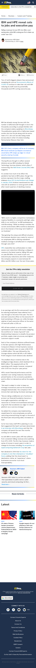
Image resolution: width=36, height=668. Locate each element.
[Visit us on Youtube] (18, 609)
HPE (2, 248)
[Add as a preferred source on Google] (7, 598)
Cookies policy (18, 637)
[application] (18, 201)
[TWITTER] (12, 473)
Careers (18, 648)
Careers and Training (24, 16)
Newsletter (31, 75)
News (21, 41)
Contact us (18, 624)
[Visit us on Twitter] (13, 609)
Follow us (22, 75)
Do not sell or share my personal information (18, 654)
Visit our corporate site (24, 592)
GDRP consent (18, 644)
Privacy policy (18, 631)
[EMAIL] (16, 473)
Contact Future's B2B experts (18, 651)
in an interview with (12, 428)
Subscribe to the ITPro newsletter (21, 7)
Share (5, 75)
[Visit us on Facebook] (8, 609)
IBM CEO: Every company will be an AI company (17, 148)
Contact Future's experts (18, 617)
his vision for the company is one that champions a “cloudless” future (17, 454)
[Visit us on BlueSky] (24, 609)
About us (18, 621)
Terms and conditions (18, 627)
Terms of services (22, 294)
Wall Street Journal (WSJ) (22, 167)
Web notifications (18, 634)
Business (11, 16)
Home (3, 16)
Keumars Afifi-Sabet (13, 40)
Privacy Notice (24, 296)
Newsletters (18, 641)
